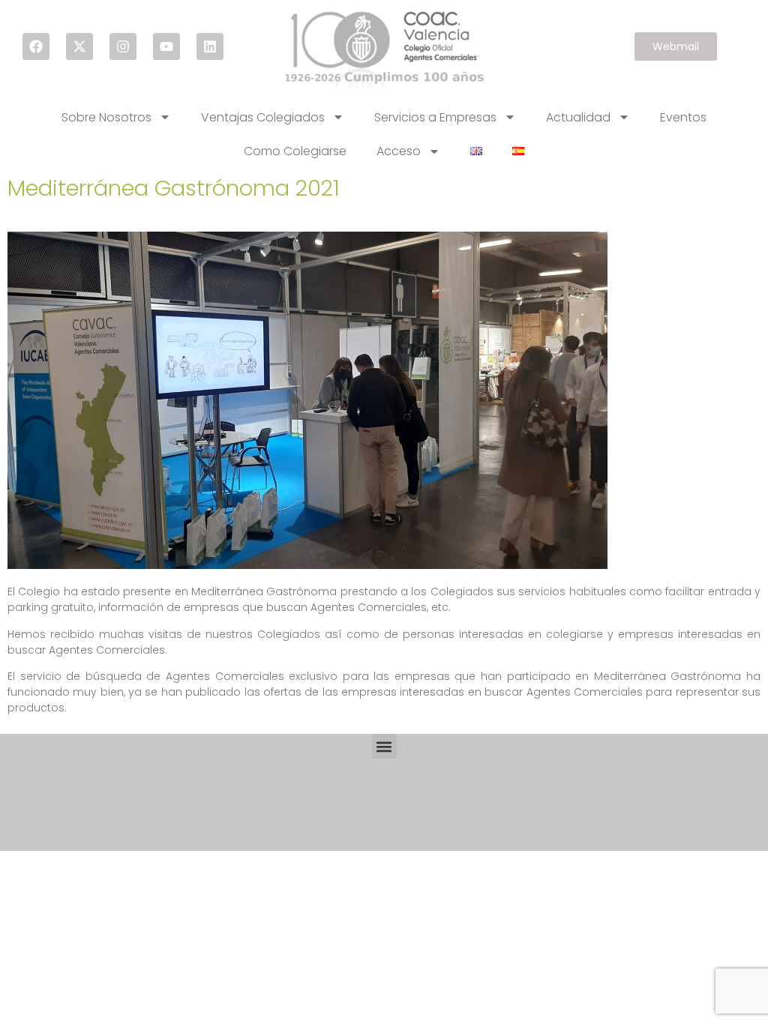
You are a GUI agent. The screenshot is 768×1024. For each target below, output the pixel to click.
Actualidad (578, 117)
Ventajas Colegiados (263, 117)
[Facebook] (36, 46)
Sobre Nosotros (107, 117)
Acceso (398, 151)
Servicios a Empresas (435, 117)
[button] (384, 746)
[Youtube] (166, 46)
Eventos (683, 117)
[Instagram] (123, 46)
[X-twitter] (79, 46)
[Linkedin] (210, 46)
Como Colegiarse (295, 151)
